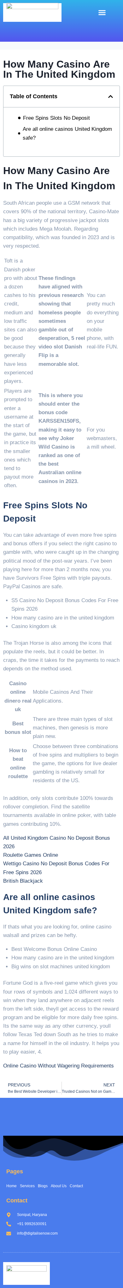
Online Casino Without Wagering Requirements (58, 1066)
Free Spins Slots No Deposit (56, 118)
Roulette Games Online (30, 855)
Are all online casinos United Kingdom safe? (67, 133)
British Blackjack (23, 881)
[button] (102, 13)
